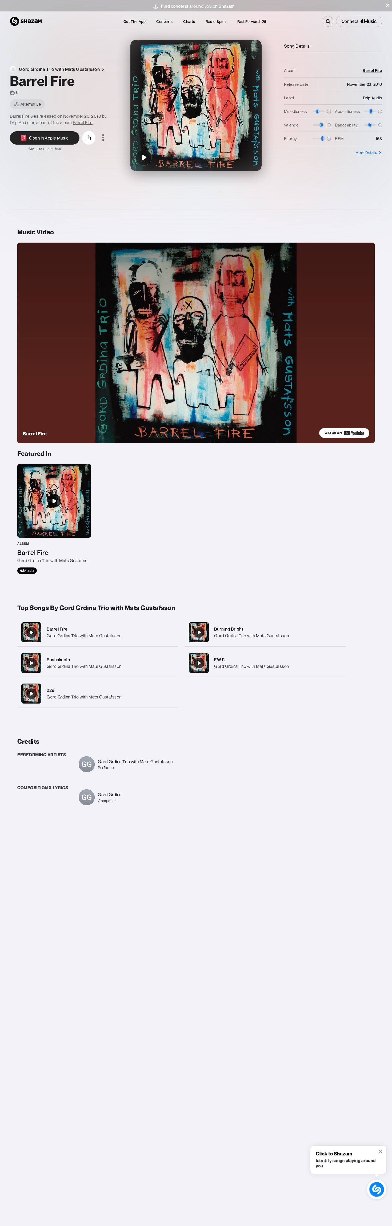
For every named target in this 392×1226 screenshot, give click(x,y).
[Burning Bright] (265, 632)
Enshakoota (58, 659)
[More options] (103, 138)
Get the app (134, 21)
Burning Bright (228, 629)
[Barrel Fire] (144, 158)
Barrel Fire (83, 122)
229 (50, 690)
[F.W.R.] (265, 663)
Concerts (164, 21)
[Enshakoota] (97, 663)
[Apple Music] (27, 570)
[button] (387, 5)
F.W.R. (220, 659)
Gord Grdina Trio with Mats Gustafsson (84, 635)
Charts (189, 21)
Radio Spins (216, 21)
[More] (168, 632)
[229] (97, 694)
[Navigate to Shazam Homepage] (26, 21)
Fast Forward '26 (251, 21)
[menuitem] (134, 21)
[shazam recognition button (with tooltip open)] (376, 1189)
